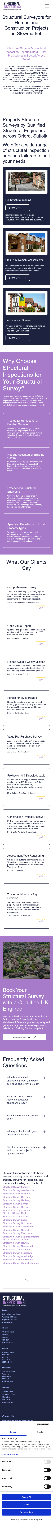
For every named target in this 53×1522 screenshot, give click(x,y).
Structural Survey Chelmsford (18, 1226)
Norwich (5, 1328)
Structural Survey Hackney (16, 1200)
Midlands (5, 1388)
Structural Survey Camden (16, 1197)
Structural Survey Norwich (16, 1230)
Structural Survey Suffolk (15, 1239)
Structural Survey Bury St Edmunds (21, 1263)
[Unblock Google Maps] (26, 1280)
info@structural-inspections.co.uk (19, 1420)
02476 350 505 (7, 1402)
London (5, 1349)
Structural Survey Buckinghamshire (21, 1236)
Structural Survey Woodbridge (18, 1256)
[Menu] (47, 6)
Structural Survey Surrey (15, 1216)
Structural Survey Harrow (16, 1207)
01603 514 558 (7, 1343)
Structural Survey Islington (16, 1193)
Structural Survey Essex (15, 1219)
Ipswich (5, 1310)
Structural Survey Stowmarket (18, 1259)
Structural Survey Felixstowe (17, 1252)
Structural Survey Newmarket (18, 1246)
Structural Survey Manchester (18, 1233)
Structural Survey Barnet (15, 1203)
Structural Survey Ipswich (16, 1242)
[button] (24, 1037)
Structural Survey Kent (14, 1213)
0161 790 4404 (7, 1381)
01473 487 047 (7, 1322)
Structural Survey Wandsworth (18, 1190)
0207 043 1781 (7, 1362)
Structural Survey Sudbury (16, 1249)
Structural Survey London (16, 1186)
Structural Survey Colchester (17, 1223)
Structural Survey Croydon (16, 1210)
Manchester (6, 1368)
